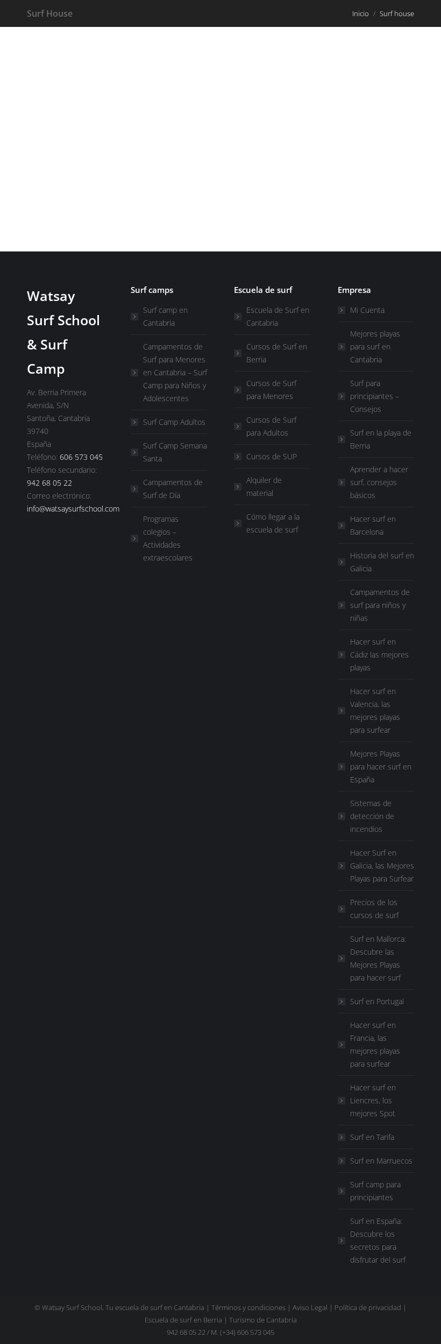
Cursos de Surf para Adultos (271, 426)
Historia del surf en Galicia (382, 561)
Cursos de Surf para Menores (271, 389)
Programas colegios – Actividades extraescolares (168, 538)
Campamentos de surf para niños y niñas (380, 605)
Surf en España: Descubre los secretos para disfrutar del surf (378, 1240)
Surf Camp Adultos (174, 422)
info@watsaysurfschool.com (73, 508)
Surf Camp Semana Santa (175, 452)
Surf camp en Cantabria (165, 316)
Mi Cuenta (367, 310)
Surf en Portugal (377, 1001)
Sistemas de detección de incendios (372, 816)
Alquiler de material (264, 486)
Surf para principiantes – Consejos (374, 396)
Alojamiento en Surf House (118, 191)
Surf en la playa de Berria (380, 439)
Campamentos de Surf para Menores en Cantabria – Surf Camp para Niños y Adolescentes (175, 372)
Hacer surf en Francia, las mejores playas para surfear (375, 1044)
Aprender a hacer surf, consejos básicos (379, 482)
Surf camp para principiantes (375, 1190)
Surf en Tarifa (372, 1137)
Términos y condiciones (248, 1307)
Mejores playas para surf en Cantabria (375, 346)
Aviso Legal (310, 1307)
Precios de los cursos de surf (374, 908)
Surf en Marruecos (381, 1161)
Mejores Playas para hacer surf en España (380, 766)
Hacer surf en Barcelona (373, 525)
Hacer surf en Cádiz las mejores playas (379, 654)
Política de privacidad (368, 1307)
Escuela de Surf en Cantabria (277, 316)
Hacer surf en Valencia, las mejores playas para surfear (375, 710)
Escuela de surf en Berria (183, 1320)
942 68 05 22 (49, 483)
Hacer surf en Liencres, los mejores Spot (373, 1100)
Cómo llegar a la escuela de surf (273, 523)
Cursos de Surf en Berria (276, 353)
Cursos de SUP (271, 456)
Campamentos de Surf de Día (173, 488)
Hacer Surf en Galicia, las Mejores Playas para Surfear (382, 866)
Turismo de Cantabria (263, 1320)
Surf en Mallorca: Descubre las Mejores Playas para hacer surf (378, 958)
